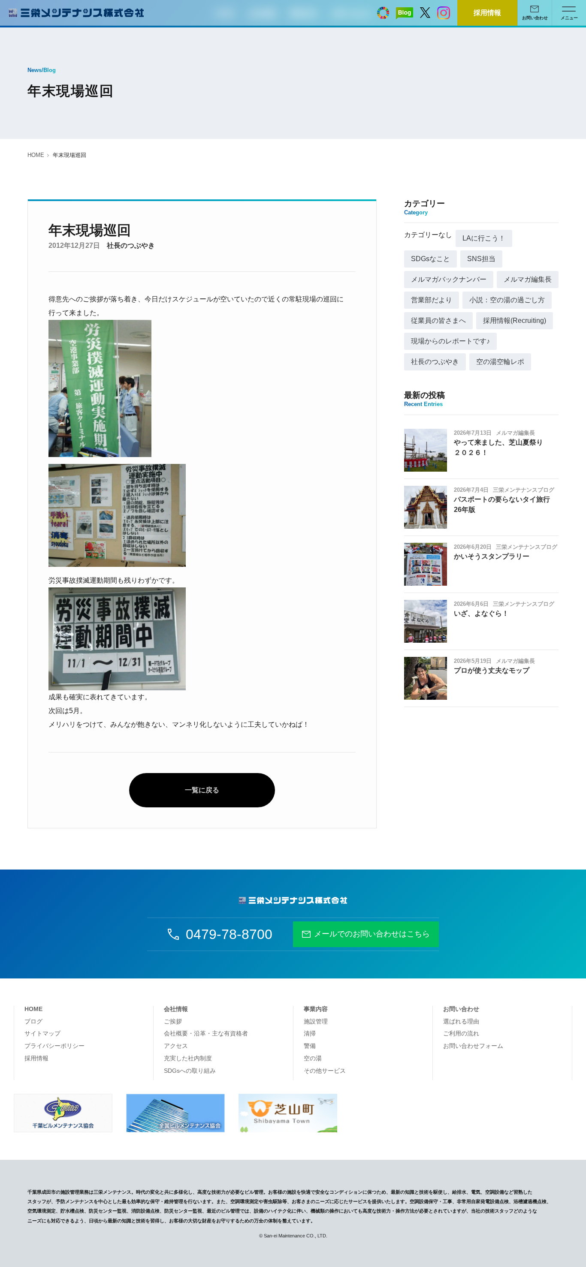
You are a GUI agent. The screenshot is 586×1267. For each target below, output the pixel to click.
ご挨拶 (173, 1021)
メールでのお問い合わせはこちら (372, 934)
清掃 (310, 1033)
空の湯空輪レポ (500, 361)
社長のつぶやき (131, 245)
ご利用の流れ (461, 1033)
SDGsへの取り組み (190, 1070)
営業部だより (431, 300)
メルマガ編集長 (528, 279)
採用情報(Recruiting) (514, 320)
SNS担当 (481, 258)
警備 (310, 1045)
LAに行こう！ (483, 238)
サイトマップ (42, 1033)
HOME (35, 155)
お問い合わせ (461, 1008)
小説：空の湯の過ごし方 (507, 300)
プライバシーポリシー (54, 1045)
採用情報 (487, 12)
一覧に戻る (202, 790)
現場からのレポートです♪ (450, 341)
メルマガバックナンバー (448, 279)
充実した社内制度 (188, 1058)
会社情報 (176, 1008)
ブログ (33, 1021)
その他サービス (325, 1070)
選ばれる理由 (461, 1021)
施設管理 (316, 1021)
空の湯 (313, 1058)
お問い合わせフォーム (473, 1045)
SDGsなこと (430, 258)
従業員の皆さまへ (438, 320)
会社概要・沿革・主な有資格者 (206, 1033)
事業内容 (316, 1008)
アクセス (176, 1045)
